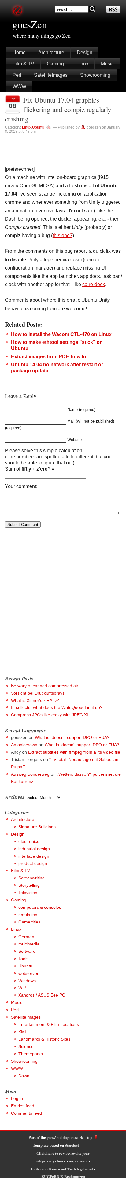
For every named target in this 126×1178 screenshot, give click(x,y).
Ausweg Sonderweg (30, 774)
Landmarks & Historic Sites (44, 1039)
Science (26, 1046)
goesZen (29, 24)
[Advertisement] (63, 604)
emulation (27, 914)
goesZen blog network (65, 1137)
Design (84, 52)
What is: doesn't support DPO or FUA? (72, 737)
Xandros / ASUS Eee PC (41, 995)
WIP (22, 987)
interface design (33, 856)
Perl (17, 75)
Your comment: (21, 486)
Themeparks (30, 1053)
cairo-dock (93, 284)
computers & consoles (39, 907)
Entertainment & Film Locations (48, 1024)
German (26, 936)
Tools (23, 958)
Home (19, 52)
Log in (17, 1098)
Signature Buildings (37, 826)
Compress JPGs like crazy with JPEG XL (50, 714)
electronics (28, 841)
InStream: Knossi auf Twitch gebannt (62, 1169)
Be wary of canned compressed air (44, 685)
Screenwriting (31, 877)
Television (27, 892)
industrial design (34, 848)
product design (32, 863)
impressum (78, 1161)
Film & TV (23, 63)
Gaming (55, 63)
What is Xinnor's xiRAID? (35, 700)
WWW (19, 86)
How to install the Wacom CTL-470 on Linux (61, 334)
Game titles (29, 921)
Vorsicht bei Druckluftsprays (38, 693)
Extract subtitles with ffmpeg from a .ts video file (74, 752)
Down (23, 1075)
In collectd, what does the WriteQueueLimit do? (56, 707)
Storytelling (29, 885)
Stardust (72, 1145)
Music (107, 63)
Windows (27, 980)
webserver (28, 973)
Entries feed (22, 1105)
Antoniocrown (24, 744)
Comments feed (26, 1113)
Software (26, 951)
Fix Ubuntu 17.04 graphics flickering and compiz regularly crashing (58, 109)
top (89, 1137)
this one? (62, 235)
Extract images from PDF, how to (48, 356)
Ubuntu (38, 127)
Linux (82, 63)
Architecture (51, 52)
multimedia (28, 943)
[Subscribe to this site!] (113, 10)
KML (22, 1031)
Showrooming (95, 75)
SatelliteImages (51, 75)
